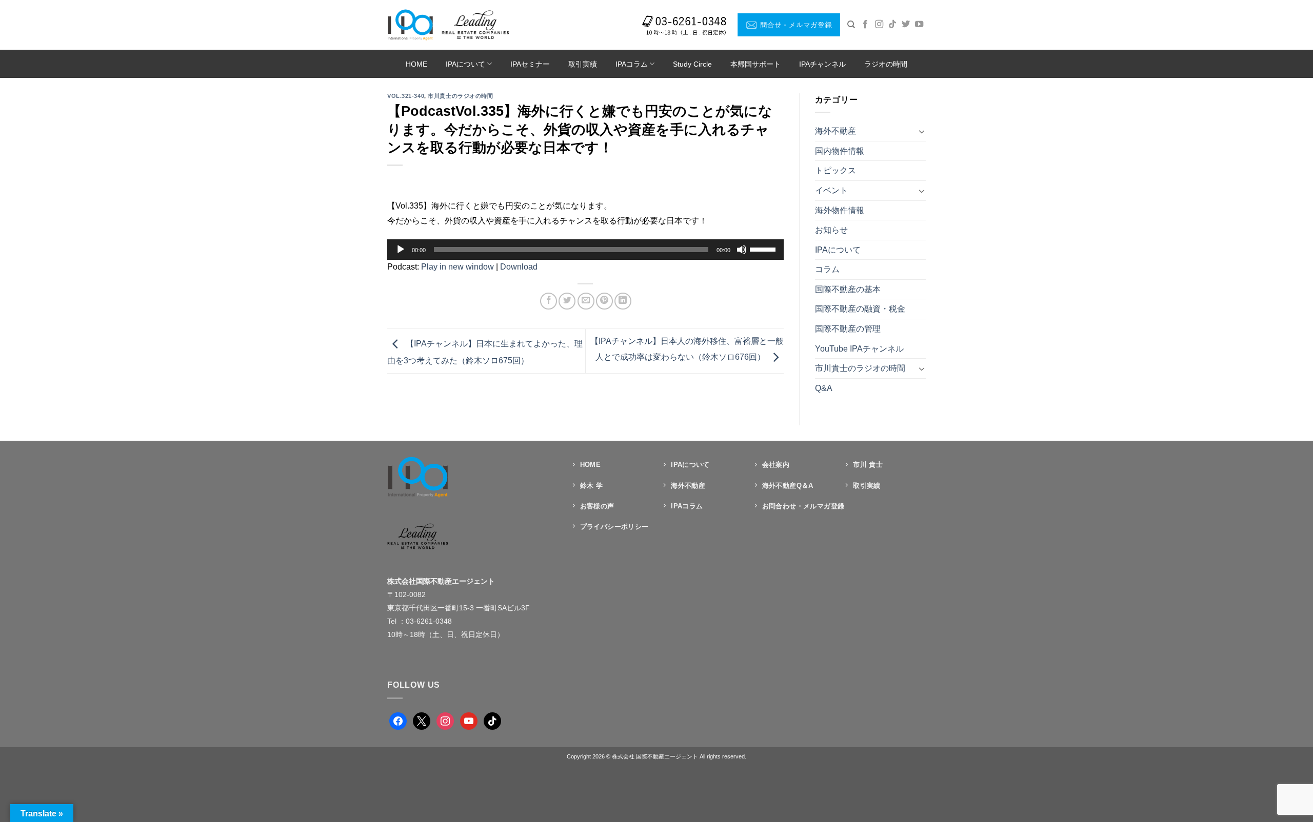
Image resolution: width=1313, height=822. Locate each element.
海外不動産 (835, 131)
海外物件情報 (839, 210)
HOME (416, 64)
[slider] (764, 248)
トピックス (835, 170)
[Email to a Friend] (586, 301)
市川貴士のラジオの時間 (460, 96)
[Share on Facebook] (548, 301)
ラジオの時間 (885, 64)
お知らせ (831, 229)
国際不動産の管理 (848, 328)
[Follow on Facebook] (865, 24)
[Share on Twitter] (567, 301)
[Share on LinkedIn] (622, 301)
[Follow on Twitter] (906, 24)
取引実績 (582, 64)
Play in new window (457, 266)
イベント (831, 190)
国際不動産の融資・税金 (860, 308)
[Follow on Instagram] (879, 24)
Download (519, 266)
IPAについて (465, 64)
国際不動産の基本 (848, 289)
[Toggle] (922, 131)
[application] (585, 249)
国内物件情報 (839, 151)
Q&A (823, 388)
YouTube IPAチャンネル (859, 348)
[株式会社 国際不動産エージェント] (448, 24)
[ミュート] (742, 249)
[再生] (400, 249)
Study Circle (692, 64)
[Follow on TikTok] (892, 24)
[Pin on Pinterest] (604, 301)
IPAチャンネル (822, 64)
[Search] (851, 24)
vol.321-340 (405, 96)
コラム (827, 269)
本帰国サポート (755, 64)
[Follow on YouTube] (919, 24)
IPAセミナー (530, 64)
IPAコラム (631, 64)
